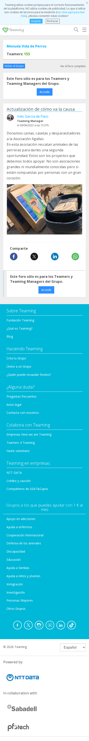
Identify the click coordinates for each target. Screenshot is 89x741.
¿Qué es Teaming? (19, 328)
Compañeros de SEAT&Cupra (27, 489)
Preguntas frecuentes (21, 396)
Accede (45, 92)
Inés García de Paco (32, 116)
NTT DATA (14, 473)
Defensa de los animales (23, 543)
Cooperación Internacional (24, 535)
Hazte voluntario (18, 451)
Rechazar (52, 21)
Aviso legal (13, 405)
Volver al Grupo (14, 66)
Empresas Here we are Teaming (28, 434)
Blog (9, 336)
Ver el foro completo (73, 66)
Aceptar (36, 21)
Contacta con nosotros (22, 413)
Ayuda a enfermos (19, 527)
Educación (13, 560)
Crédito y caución (18, 481)
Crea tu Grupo (16, 358)
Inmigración (14, 584)
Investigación (15, 592)
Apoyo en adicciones (20, 519)
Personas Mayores (19, 600)
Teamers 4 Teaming (20, 443)
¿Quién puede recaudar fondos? (28, 375)
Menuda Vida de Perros (26, 46)
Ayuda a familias (17, 568)
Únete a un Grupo (18, 366)
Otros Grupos (15, 609)
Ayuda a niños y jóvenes (23, 576)
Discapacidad (15, 551)
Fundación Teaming (20, 320)
